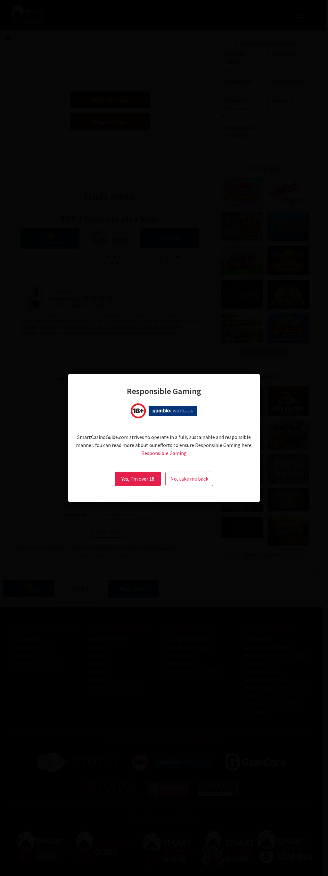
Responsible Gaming (164, 453)
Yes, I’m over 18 (137, 478)
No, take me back (189, 478)
